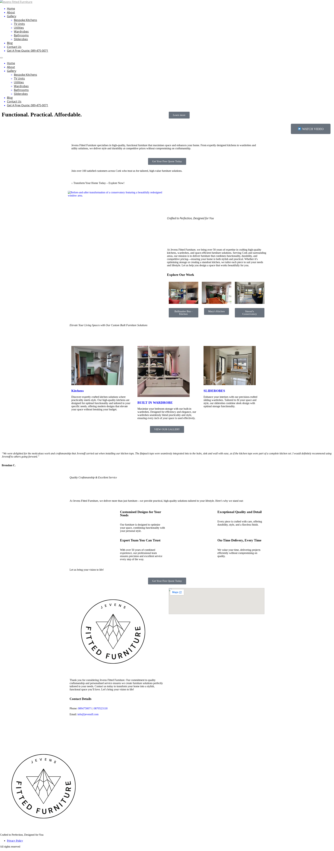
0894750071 (85, 708)
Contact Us (14, 47)
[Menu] (1, 57)
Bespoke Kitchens (25, 20)
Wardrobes (21, 31)
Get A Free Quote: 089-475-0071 (27, 51)
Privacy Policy (15, 840)
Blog (10, 43)
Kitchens (77, 391)
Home (11, 8)
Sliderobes (21, 39)
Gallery (11, 16)
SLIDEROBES (214, 391)
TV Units (19, 24)
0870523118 (101, 708)
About (11, 12)
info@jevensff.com (87, 714)
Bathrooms (21, 35)
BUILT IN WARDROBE (155, 402)
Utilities (19, 28)
